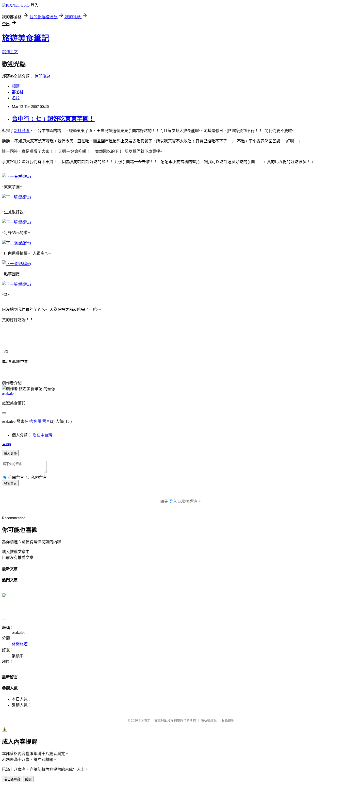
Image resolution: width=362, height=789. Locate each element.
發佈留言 (10, 483)
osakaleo (9, 393)
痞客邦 (35, 421)
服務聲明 (227, 720)
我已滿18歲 (12, 779)
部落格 (18, 92)
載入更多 (10, 453)
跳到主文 (10, 52)
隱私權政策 (209, 720)
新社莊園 (22, 131)
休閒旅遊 (42, 76)
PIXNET (144, 720)
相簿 (16, 86)
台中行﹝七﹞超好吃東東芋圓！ (53, 119)
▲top (6, 444)
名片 (16, 98)
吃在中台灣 (42, 435)
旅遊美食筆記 (25, 38)
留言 (46, 421)
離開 (28, 779)
